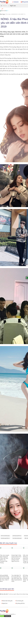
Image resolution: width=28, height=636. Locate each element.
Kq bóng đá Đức (20, 603)
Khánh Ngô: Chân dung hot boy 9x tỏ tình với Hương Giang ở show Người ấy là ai (16, 558)
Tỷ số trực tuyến (12, 594)
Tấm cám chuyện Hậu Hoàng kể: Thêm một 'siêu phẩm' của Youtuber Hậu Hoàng (4, 559)
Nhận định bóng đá (6, 600)
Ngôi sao (13, 5)
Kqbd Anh (4, 603)
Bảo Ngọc (2, 14)
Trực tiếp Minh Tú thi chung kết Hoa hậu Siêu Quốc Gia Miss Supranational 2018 (16, 578)
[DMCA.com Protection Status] (5, 616)
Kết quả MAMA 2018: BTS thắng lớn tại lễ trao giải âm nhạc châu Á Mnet (4, 578)
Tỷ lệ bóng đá (19, 600)
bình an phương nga (5, 535)
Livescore (16, 1)
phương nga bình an (17, 535)
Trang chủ (4, 5)
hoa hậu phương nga (17, 538)
